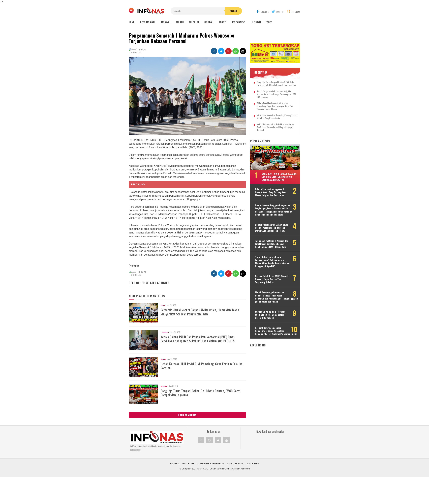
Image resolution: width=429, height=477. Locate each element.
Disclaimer (252, 463)
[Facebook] (201, 440)
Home (131, 22)
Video (269, 22)
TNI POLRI (194, 22)
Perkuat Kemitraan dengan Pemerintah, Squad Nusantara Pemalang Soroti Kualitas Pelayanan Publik (276, 331)
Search (233, 11)
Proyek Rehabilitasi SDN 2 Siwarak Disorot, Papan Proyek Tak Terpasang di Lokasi (272, 279)
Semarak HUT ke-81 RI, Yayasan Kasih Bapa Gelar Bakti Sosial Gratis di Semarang (270, 314)
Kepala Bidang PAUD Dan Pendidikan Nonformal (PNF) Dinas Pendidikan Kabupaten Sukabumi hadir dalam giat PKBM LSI (198, 339)
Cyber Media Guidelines (210, 463)
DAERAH (180, 22)
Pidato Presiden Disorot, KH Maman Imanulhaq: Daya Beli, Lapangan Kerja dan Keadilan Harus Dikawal (275, 106)
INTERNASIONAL (147, 22)
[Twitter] (218, 440)
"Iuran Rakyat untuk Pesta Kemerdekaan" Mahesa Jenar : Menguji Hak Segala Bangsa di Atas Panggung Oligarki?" (272, 261)
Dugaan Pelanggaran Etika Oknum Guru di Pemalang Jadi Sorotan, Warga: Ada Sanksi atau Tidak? (271, 227)
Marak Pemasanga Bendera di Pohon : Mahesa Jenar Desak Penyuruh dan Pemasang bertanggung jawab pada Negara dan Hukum (276, 297)
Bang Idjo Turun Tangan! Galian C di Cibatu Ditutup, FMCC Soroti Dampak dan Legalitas (201, 393)
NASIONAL (166, 22)
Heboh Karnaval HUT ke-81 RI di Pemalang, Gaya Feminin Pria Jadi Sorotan (202, 366)
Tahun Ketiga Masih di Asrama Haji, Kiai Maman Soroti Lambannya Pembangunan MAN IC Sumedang (276, 94)
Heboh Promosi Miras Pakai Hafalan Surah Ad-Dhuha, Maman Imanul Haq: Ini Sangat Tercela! (275, 127)
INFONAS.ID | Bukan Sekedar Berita (214, 468)
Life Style (256, 22)
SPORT (222, 22)
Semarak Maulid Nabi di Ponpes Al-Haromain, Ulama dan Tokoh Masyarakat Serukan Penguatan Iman (200, 312)
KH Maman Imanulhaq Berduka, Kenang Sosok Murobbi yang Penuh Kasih (276, 117)
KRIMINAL (209, 22)
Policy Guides (235, 463)
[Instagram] (209, 440)
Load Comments (187, 415)
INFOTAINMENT (238, 22)
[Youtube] (226, 440)
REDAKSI (174, 463)
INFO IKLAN (188, 463)
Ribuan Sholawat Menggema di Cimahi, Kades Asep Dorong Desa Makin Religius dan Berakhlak (270, 192)
